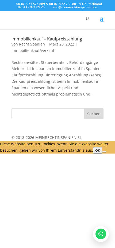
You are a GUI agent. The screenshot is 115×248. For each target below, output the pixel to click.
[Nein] (104, 151)
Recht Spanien (32, 44)
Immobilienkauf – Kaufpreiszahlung (46, 39)
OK (97, 150)
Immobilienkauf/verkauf (32, 50)
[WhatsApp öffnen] (101, 234)
